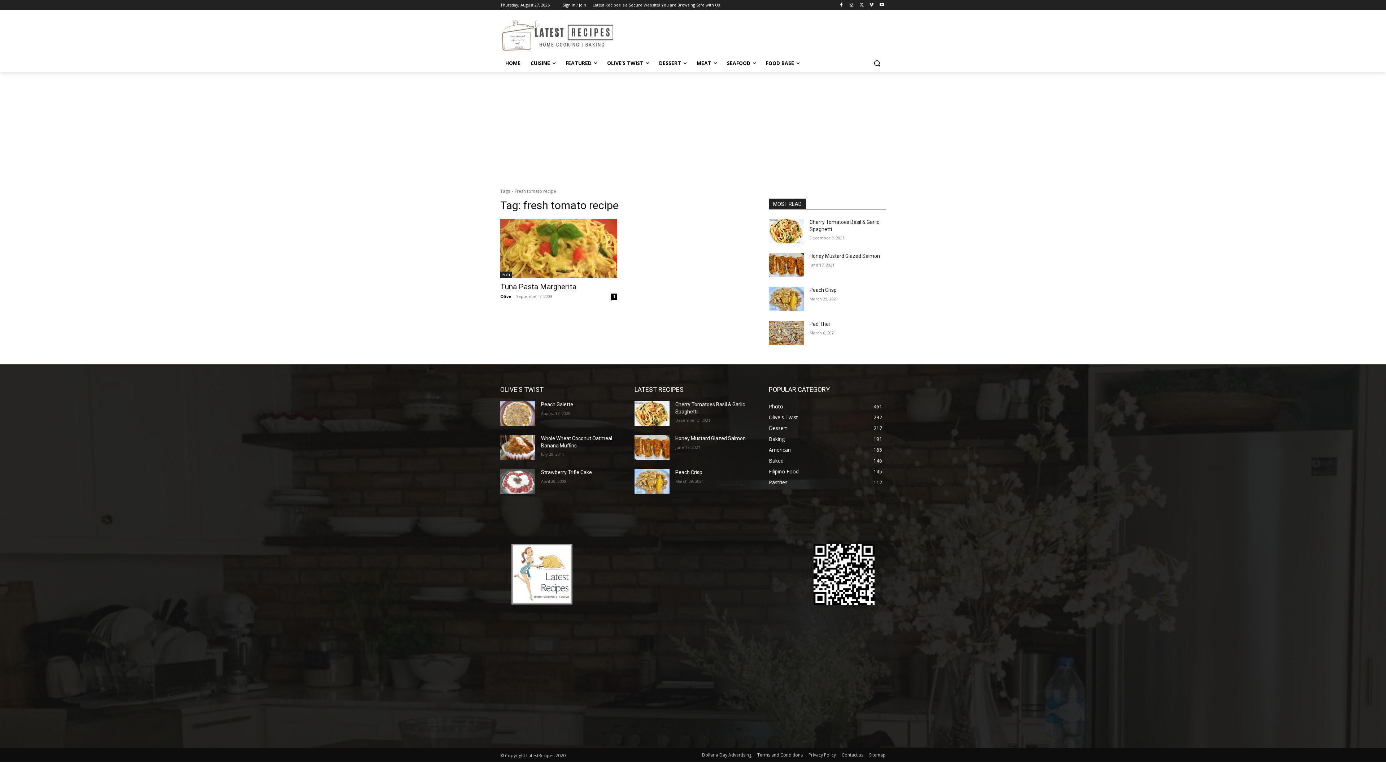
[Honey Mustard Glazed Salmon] (786, 265)
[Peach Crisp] (786, 299)
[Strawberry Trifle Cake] (517, 481)
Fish (506, 274)
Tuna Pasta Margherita (538, 286)
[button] (877, 63)
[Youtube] (881, 5)
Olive (505, 296)
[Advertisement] (693, 126)
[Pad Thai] (786, 333)
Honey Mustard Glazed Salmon (845, 256)
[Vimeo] (871, 5)
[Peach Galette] (517, 413)
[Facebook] (841, 5)
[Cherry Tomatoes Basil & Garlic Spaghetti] (786, 231)
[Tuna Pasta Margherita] (558, 248)
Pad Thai (820, 324)
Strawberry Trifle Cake (566, 472)
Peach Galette (557, 404)
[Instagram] (851, 5)
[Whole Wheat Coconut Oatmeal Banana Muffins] (517, 447)
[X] (862, 5)
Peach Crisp (823, 290)
